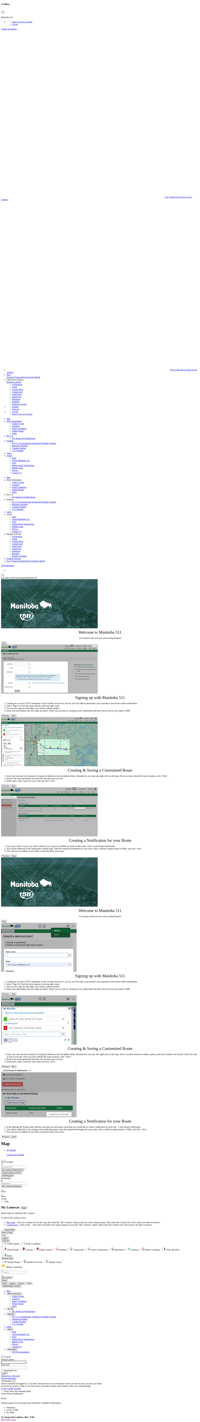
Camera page (12, 1225)
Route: (4, 1398)
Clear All (5, 1241)
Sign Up (22, 22)
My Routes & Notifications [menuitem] (23, 438)
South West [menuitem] (17, 394)
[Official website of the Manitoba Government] (17, 29)
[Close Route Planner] (2, 1160)
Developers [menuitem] (12, 1349)
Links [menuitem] (9, 453)
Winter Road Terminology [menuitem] (23, 465)
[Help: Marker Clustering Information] (2, 1270)
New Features (26, 561)
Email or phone (7, 1359)
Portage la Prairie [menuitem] (19, 404)
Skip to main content (10, 15)
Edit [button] (7, 1419)
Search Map (9, 1230)
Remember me (10, 1370)
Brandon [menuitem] (15, 402)
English (15, 407)
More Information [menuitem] (14, 421)
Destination (6, 1178)
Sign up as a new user (10, 1376)
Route (4, 1280)
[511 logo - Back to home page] (18, 29)
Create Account (14, 1388)
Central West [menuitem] (17, 389)
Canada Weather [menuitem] (19, 448)
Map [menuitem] (8, 419)
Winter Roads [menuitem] (18, 431)
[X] (83, 197)
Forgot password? (8, 1378)
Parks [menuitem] (14, 433)
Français (15, 409)
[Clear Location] (2, 1275)
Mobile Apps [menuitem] (17, 468)
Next (4, 643)
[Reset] (2, 1194)
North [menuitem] (14, 387)
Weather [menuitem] (10, 441)
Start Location (7, 1162)
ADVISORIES (7, 566)
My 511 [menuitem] (10, 436)
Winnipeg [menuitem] (16, 399)
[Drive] (2, 1189)
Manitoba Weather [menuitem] (20, 446)
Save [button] (3, 1419)
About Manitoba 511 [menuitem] (21, 460)
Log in (4, 1388)
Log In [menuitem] (15, 24)
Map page (11, 1222)
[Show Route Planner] (2, 1230)
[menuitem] (105, 22)
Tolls (6, 1201)
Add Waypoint (7, 1176)
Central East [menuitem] (17, 392)
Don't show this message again (17, 1391)
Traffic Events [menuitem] (18, 424)
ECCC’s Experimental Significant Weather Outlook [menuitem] (34, 443)
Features (23, 376)
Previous (5, 716)
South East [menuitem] (16, 397)
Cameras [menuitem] (15, 426)
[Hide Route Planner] (5, 1160)
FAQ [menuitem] (14, 463)
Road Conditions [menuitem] (19, 428)
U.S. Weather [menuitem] (18, 451)
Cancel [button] (13, 1419)
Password (5, 1365)
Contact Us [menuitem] (17, 473)
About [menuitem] (9, 455)
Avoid (3, 1199)
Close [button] (3, 1235)
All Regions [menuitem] (17, 384)
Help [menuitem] (14, 458)
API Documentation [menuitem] (20, 1352)
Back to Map (7, 1233)
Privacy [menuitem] (15, 470)
